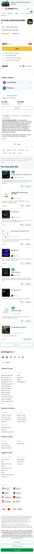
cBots (3, 13)
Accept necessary (17, 546)
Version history (15, 115)
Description (6, 115)
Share (18, 144)
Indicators (10, 13)
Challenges (29, 12)
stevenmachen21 (12, 95)
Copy (22, 13)
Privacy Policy (18, 538)
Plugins (17, 13)
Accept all (17, 550)
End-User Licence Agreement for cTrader (16, 522)
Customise (17, 542)
